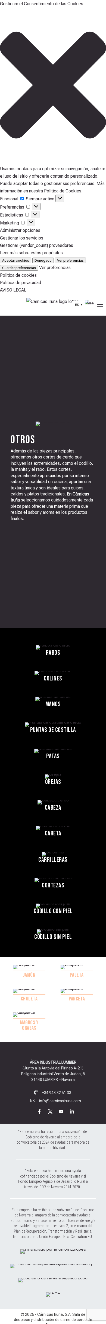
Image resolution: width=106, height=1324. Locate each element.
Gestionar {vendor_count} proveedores (36, 245)
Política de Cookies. (63, 191)
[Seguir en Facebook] (39, 1111)
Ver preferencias (70, 260)
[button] (53, 86)
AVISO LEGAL (13, 290)
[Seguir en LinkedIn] (72, 1111)
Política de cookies (18, 275)
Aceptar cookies (15, 260)
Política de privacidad (20, 282)
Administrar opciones (20, 230)
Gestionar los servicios (21, 238)
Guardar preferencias (19, 268)
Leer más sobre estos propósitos (31, 252)
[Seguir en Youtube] (61, 1111)
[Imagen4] (53, 1292)
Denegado (43, 260)
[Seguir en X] (50, 1111)
